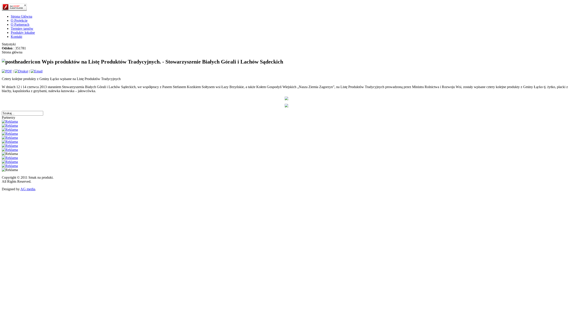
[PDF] (7, 71)
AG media (27, 189)
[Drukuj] (21, 71)
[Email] (37, 71)
